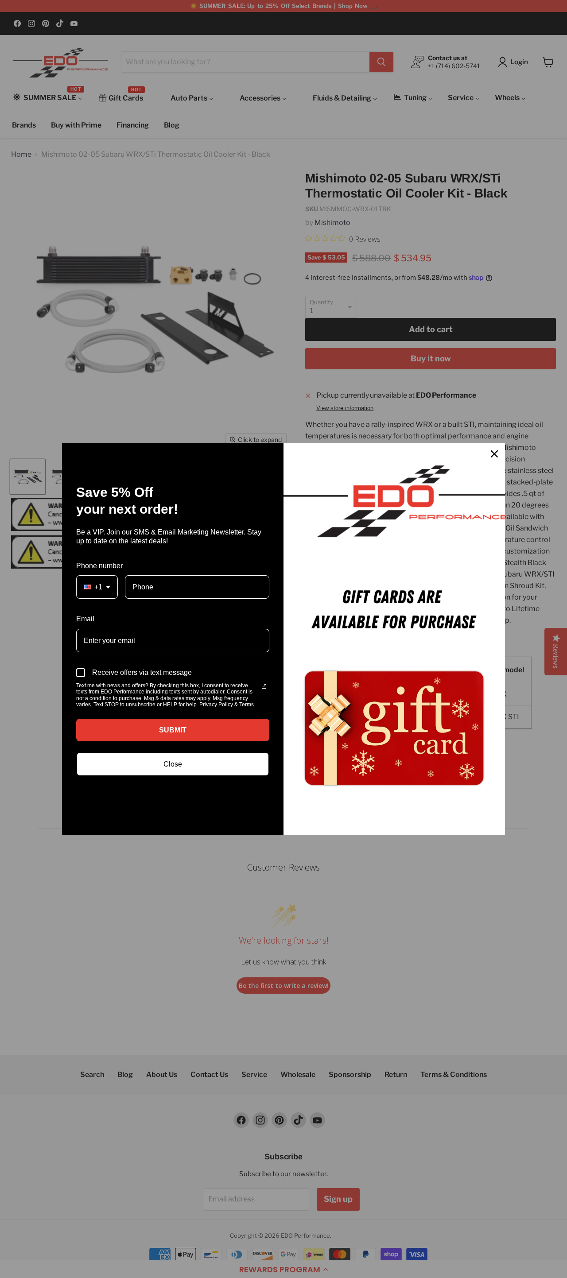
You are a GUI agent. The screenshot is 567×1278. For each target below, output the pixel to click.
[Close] (494, 454)
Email (85, 619)
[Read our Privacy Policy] (264, 686)
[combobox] (97, 587)
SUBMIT (172, 730)
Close (172, 764)
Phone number (99, 565)
